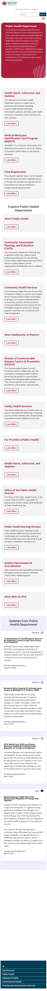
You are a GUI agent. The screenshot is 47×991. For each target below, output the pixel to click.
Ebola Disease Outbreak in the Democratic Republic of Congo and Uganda (21, 799)
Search (42, 14)
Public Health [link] (8, 974)
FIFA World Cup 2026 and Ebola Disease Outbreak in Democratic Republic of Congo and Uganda (20, 746)
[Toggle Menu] (43, 18)
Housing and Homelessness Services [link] (19, 986)
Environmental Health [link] (12, 982)
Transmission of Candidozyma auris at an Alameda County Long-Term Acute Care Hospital (23, 640)
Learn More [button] (11, 123)
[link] (11, 3)
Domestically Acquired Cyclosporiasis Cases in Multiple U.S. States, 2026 (23, 689)
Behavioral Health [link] (10, 978)
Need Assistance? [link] (22, 9)
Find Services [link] (8, 971)
